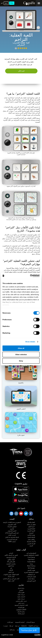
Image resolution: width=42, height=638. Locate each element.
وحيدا (31, 564)
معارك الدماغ (21, 611)
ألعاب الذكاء (11, 576)
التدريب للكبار (12, 535)
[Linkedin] (11, 513)
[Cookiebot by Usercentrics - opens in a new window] (30, 275)
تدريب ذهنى (21, 603)
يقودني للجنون (31, 570)
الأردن (36, 634)
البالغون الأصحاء (12, 526)
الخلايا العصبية (31, 529)
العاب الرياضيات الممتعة (21, 605)
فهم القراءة (21, 607)
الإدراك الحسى (31, 543)
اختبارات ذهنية (21, 596)
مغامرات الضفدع (11, 564)
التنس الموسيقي (31, 581)
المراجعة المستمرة (12, 539)
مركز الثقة (12, 629)
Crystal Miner (31, 561)
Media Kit (24, 626)
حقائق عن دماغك (31, 524)
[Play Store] (20, 494)
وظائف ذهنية (31, 539)
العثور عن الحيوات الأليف (11, 555)
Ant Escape (31, 568)
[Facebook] (30, 513)
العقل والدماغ (31, 522)
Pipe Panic (31, 559)
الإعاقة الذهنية (31, 537)
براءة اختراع (21, 588)
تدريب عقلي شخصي (21, 601)
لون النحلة (11, 572)
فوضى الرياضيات (31, 576)
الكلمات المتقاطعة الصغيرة (31, 555)
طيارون (12, 529)
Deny (21, 361)
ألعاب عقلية (11, 581)
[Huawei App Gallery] (20, 500)
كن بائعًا (11, 626)
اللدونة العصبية (31, 531)
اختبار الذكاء (21, 614)
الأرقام (11, 570)
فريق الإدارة (10, 622)
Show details (30, 342)
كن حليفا (17, 626)
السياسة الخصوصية (19, 622)
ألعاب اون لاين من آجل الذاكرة (11, 578)
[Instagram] (16, 513)
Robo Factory (31, 566)
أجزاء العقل (31, 526)
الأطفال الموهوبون (21, 609)
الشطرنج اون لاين (31, 553)
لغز (11, 568)
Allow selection (21, 354)
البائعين (21, 590)
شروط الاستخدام (30, 622)
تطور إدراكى (21, 592)
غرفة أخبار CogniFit (33, 626)
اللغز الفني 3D (11, 561)
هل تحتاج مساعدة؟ (28, 630)
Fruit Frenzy (31, 557)
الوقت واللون (11, 559)
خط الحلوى (11, 566)
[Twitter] (26, 513)
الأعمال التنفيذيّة (31, 541)
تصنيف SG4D (12, 541)
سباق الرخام (31, 578)
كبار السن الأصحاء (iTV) (12, 533)
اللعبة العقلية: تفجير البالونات (11, 574)
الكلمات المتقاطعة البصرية (31, 572)
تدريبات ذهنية (21, 594)
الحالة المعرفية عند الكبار (12, 537)
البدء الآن (21, 71)
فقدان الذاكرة (31, 535)
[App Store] (20, 488)
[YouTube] (21, 513)
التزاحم (11, 553)
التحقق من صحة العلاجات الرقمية (12, 522)
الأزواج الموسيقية (11, 557)
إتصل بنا (6, 626)
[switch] (36, 319)
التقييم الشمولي (12, 531)
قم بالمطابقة (31, 574)
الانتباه (31, 546)
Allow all (21, 348)
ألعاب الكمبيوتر (12, 524)
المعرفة (31, 533)
